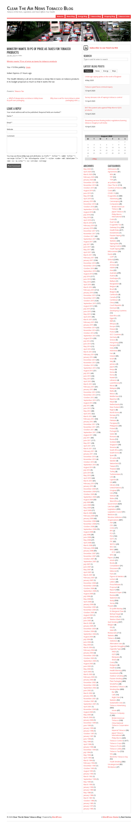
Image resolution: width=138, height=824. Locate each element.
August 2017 (88, 242)
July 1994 (87, 752)
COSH (112, 528)
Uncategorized (113, 764)
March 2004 (88, 647)
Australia (113, 273)
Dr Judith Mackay (116, 608)
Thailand (113, 469)
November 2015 (90, 298)
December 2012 (90, 392)
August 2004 (88, 637)
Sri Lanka (113, 458)
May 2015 (87, 314)
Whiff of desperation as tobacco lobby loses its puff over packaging (25, 99)
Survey (112, 603)
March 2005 (88, 623)
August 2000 (88, 712)
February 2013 (89, 387)
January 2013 (88, 389)
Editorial (113, 571)
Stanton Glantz (115, 619)
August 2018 (88, 212)
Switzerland (114, 463)
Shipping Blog (109, 16)
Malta (112, 391)
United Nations (115, 488)
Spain (112, 455)
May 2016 (87, 282)
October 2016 (89, 268)
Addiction (113, 641)
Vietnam (113, 496)
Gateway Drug (115, 227)
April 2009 (87, 510)
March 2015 (88, 319)
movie (114, 710)
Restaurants (112, 633)
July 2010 (87, 470)
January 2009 (88, 518)
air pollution (112, 182)
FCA (111, 533)
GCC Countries (115, 334)
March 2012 (88, 416)
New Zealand (115, 407)
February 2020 (89, 177)
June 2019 (87, 193)
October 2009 (89, 494)
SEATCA (113, 544)
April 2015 (87, 317)
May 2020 (87, 169)
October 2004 (89, 631)
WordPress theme (110, 817)
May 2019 (87, 196)
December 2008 (90, 521)
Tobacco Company (117, 713)
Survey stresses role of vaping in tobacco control (103, 97)
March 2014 (88, 352)
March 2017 (88, 255)
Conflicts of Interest (115, 188)
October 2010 (89, 462)
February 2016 (89, 290)
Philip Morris (116, 738)
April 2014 (87, 349)
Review (112, 595)
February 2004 (89, 650)
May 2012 (87, 411)
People (110, 606)
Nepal (112, 402)
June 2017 (87, 247)
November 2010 (90, 459)
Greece (112, 340)
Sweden (113, 461)
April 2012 (87, 414)
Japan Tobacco (117, 212)
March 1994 (88, 760)
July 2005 (87, 618)
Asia (111, 270)
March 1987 (88, 798)
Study (112, 600)
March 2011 (88, 448)
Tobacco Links (124, 16)
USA (111, 493)
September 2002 (90, 688)
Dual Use (113, 222)
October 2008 (89, 526)
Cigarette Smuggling (117, 646)
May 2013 (87, 379)
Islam (112, 630)
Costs (110, 190)
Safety (112, 238)
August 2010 (88, 467)
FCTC (114, 552)
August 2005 (88, 615)
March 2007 (88, 575)
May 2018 (87, 217)
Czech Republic (115, 305)
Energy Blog (82, 16)
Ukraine (113, 485)
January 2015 (88, 325)
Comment (10, 136)
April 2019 (87, 198)
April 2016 (87, 284)
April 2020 (87, 172)
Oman (112, 418)
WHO (112, 549)
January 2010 (88, 486)
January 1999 (88, 728)
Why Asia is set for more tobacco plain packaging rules (65, 99)
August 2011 (88, 435)
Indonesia (113, 350)
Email (9, 122)
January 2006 (88, 604)
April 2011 (87, 446)
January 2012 (88, 421)
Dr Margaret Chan (116, 611)
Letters (112, 582)
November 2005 (90, 610)
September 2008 (90, 529)
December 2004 (90, 628)
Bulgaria (113, 292)
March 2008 (88, 545)
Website (60, 16)
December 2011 (90, 424)
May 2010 (87, 475)
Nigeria (112, 410)
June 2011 (87, 440)
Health (112, 668)
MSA (111, 174)
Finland (112, 329)
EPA (111, 531)
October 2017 (89, 236)
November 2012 (90, 395)
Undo (28, 67)
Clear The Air (113, 185)
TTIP (111, 180)
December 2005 (90, 607)
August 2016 (88, 274)
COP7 (112, 257)
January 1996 (88, 747)
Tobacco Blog (95, 16)
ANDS (114, 651)
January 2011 (88, 454)
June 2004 (87, 642)
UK (111, 482)
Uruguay (113, 490)
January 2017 (88, 260)
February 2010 (89, 483)
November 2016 (90, 266)
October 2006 (89, 588)
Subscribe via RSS (104, 48)
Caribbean (114, 300)
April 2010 (87, 478)
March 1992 (88, 776)
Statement (114, 598)
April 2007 (87, 572)
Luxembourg (115, 383)
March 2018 (88, 223)
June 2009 (87, 505)
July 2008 (87, 534)
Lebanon (113, 380)
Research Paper (116, 592)
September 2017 (90, 239)
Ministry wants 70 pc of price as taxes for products (32, 61)
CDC (111, 525)
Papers (110, 557)
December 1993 (90, 766)
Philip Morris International (117, 215)
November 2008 (90, 524)
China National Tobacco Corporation (120, 724)
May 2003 (87, 669)
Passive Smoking (116, 678)
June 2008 (87, 537)
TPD (111, 754)
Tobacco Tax (19, 91)
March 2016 (88, 287)
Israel (112, 359)
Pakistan (113, 420)
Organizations (113, 520)
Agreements (112, 172)
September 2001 (90, 704)
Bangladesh (114, 284)
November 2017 (90, 233)
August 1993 (88, 771)
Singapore (114, 444)
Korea (112, 372)
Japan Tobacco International (117, 734)
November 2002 (90, 685)
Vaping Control (115, 246)
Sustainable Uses (116, 703)
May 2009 (87, 508)
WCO (112, 547)
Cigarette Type (115, 649)
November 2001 (90, 698)
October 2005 (89, 612)
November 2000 (90, 709)
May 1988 (87, 792)
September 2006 (90, 591)
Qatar (112, 434)
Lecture (112, 579)
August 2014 (88, 338)
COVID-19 (111, 193)
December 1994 (90, 750)
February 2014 (89, 354)
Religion (111, 625)
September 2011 (90, 432)
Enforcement (113, 251)
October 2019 (89, 188)
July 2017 (87, 244)
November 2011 (90, 427)
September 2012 (90, 400)
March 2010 (88, 481)
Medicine (111, 514)
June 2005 (87, 620)
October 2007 (89, 559)
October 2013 (89, 365)
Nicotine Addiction (115, 517)
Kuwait (112, 377)
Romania (113, 436)
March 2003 (88, 674)
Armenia (113, 265)
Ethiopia (113, 324)
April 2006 (87, 602)
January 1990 (88, 787)
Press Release (115, 584)
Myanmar (113, 399)
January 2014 (88, 357)
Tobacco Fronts (116, 746)
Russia (112, 439)
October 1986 (89, 801)
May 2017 (87, 249)
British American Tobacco (118, 208)
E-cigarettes (112, 196)
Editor (20, 55)
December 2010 (90, 456)
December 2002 (90, 682)
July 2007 (87, 564)
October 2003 (89, 658)
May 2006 (87, 599)
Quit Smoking (113, 622)
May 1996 (87, 741)
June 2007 (87, 567)
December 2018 (90, 204)
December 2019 (90, 182)
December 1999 (90, 723)
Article (112, 560)
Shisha (114, 660)
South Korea (114, 453)
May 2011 (87, 443)
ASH (111, 522)
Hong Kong (114, 342)
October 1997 (89, 733)
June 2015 (87, 311)
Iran (111, 353)
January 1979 (88, 806)
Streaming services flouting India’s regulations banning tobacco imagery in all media (105, 121)
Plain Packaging (116, 681)
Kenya (112, 369)
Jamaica (113, 364)
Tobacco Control (116, 741)
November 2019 (90, 185)
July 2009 (87, 502)
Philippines (114, 426)
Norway (113, 415)
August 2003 (88, 663)
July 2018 (87, 215)
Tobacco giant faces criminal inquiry (99, 87)
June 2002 (87, 690)
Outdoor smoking (116, 676)
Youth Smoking (115, 762)
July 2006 (87, 596)
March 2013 (88, 384)
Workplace (112, 767)
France (112, 332)
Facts (112, 574)
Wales (112, 498)
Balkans (113, 281)
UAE (111, 477)
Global (110, 259)
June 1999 (87, 725)
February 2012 (89, 419)
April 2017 (87, 252)
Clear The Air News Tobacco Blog (40, 8)
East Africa (114, 315)
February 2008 (89, 548)
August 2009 (88, 499)
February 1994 (89, 763)
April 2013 (87, 381)
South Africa (114, 450)
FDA (111, 536)
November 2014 (90, 330)
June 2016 (87, 279)
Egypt (112, 318)
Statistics (113, 241)
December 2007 (90, 553)
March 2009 (88, 513)
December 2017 (90, 231)
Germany (113, 337)
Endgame (113, 665)
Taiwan (112, 466)
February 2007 (89, 578)
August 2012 (88, 403)
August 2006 (88, 594)
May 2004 (87, 645)
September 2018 (90, 209)
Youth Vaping (115, 249)
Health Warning (116, 670)
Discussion (114, 568)
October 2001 (89, 701)
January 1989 (88, 790)
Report (112, 590)
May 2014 (87, 346)
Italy (111, 361)
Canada (113, 297)
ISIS (111, 627)
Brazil (112, 289)
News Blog (71, 16)
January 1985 (88, 803)
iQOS (114, 654)
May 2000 (87, 715)
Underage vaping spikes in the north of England (103, 76)
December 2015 (90, 295)
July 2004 (87, 639)
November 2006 (90, 586)
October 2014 (89, 333)
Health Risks (114, 230)
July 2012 (87, 405)
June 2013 (87, 376)
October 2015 (89, 301)
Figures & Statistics (117, 576)
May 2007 (87, 569)
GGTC (112, 539)
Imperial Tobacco (118, 730)
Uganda (113, 479)
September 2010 (90, 465)
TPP (111, 177)
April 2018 (87, 220)
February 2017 (89, 258)
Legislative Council (115, 512)
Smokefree (114, 684)
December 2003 (90, 655)
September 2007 (90, 561)
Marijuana (115, 657)
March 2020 (88, 174)
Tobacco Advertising (118, 705)
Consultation (115, 566)
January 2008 (88, 551)
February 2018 (89, 225)
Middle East (114, 396)
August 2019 (88, 190)
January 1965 (88, 809)
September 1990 (90, 779)
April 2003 (87, 672)
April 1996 (87, 744)
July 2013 (87, 373)
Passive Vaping (115, 235)
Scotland (113, 442)
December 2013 (90, 360)
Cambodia (114, 294)
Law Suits (111, 506)
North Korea (114, 412)
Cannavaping (115, 201)
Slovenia (113, 447)
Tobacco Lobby (116, 749)
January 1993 (88, 774)
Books (112, 563)
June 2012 (87, 408)
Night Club (116, 697)
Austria (112, 276)
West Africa (114, 501)
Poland (112, 428)
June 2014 (87, 344)
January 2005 (88, 626)
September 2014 (90, 336)
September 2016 (90, 271)
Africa (112, 262)
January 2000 (88, 720)
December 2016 (90, 263)
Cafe (113, 695)
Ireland (112, 356)
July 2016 (87, 276)
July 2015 (87, 309)
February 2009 (89, 516)
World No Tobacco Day (119, 757)
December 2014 (90, 327)
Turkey (112, 471)
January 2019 (88, 201)
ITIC (111, 541)
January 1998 (88, 731)
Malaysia (113, 388)
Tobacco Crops (116, 743)
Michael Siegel (115, 614)
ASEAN (112, 267)
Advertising (114, 198)
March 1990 (88, 784)
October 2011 (89, 430)
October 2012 (89, 397)
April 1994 (87, 758)
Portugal (113, 431)
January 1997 (88, 736)
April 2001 (87, 706)
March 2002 (88, 693)
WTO (112, 555)
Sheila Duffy (114, 617)
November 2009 (90, 491)
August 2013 (88, 370)
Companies (114, 204)
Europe (112, 326)
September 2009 (90, 497)
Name (10, 116)
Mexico (112, 393)
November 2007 (90, 556)
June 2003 (87, 666)
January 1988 (88, 795)
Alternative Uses (116, 643)
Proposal (113, 587)
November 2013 (90, 362)
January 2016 (88, 292)
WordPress (57, 817)
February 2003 (89, 677)
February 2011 (89, 451)
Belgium (113, 286)
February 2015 (89, 322)
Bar (113, 692)
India (112, 348)
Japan (112, 367)
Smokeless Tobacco (117, 686)
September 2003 (90, 661)
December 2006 (90, 583)
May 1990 (87, 782)
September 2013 (90, 368)
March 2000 (88, 717)
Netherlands (114, 404)
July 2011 (87, 438)
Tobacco (111, 638)
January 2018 (88, 228)
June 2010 (87, 473)
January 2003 (88, 680)
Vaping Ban (114, 243)
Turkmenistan (115, 474)
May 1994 (87, 755)
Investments (114, 233)
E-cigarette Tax (115, 225)
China (112, 302)
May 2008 (87, 540)
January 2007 (88, 580)
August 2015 (88, 306)
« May (94, 159)
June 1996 (87, 739)
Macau (112, 385)
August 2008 (88, 532)
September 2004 (90, 634)
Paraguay (113, 423)
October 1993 (89, 768)
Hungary (113, 345)
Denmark (113, 308)
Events (110, 254)
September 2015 (90, 303)
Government (112, 504)
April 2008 (87, 543)
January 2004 (88, 653)
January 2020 (88, 180)
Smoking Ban (115, 689)
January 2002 (88, 696)
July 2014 (87, 341)
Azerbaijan (114, 278)
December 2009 (90, 489)
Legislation (112, 509)
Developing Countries (118, 311)
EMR (111, 321)
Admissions (112, 169)
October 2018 (89, 207)
